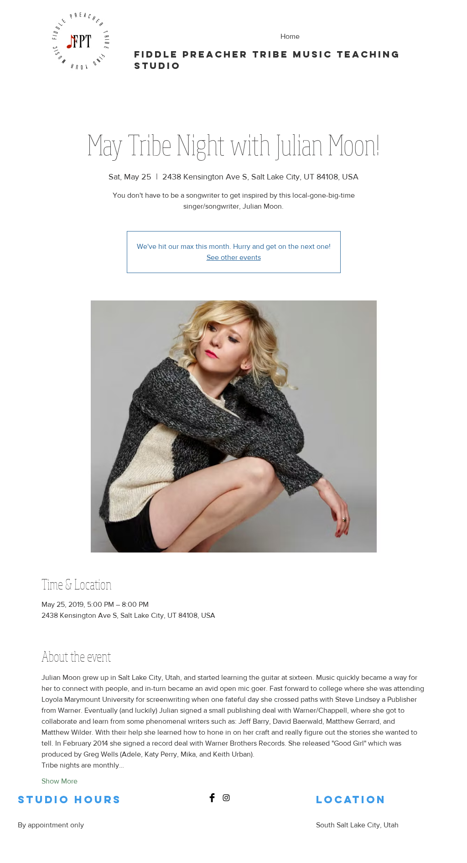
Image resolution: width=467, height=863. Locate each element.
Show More (60, 781)
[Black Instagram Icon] (226, 797)
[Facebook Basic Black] (212, 797)
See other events (234, 257)
